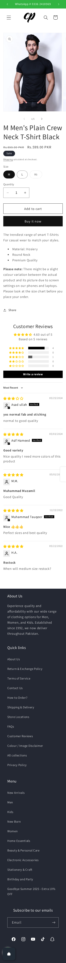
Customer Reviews (20, 736)
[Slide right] (42, 119)
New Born (14, 821)
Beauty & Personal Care (23, 850)
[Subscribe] (53, 922)
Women (12, 831)
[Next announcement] (59, 4)
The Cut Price (37, 960)
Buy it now (33, 221)
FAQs (10, 726)
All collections (17, 755)
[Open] (9, 954)
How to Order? (17, 698)
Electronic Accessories (23, 860)
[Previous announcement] (7, 4)
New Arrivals (16, 793)
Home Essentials (18, 841)
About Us (13, 659)
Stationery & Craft (19, 870)
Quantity (8, 184)
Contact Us (15, 688)
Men (10, 802)
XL (38, 175)
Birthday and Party (20, 879)
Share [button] (12, 310)
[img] (13, 398)
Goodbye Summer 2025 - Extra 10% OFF (31, 891)
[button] (9, 17)
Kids (10, 812)
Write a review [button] (33, 374)
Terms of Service (18, 678)
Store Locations (18, 717)
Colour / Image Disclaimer (25, 746)
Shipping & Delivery (20, 707)
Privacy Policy (17, 765)
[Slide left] (24, 119)
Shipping (8, 159)
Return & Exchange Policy (24, 669)
